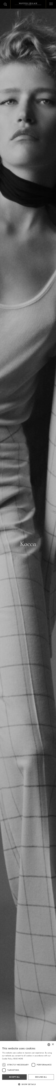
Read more (18, 1058)
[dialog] (28, 1065)
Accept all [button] (14, 1077)
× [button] (53, 1044)
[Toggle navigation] (50, 3)
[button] (28, 1084)
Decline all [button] (41, 1077)
